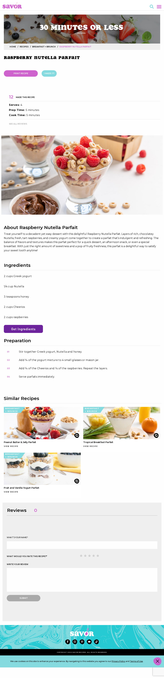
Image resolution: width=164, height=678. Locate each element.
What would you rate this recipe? (27, 556)
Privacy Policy (118, 661)
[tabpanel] (82, 175)
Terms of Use (136, 661)
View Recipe (11, 446)
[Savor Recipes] (12, 5)
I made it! (49, 73)
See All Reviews (18, 124)
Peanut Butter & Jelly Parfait (20, 442)
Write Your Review (17, 564)
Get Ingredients (23, 329)
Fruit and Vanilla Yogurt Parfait (21, 487)
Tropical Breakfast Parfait (98, 442)
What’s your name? (17, 537)
